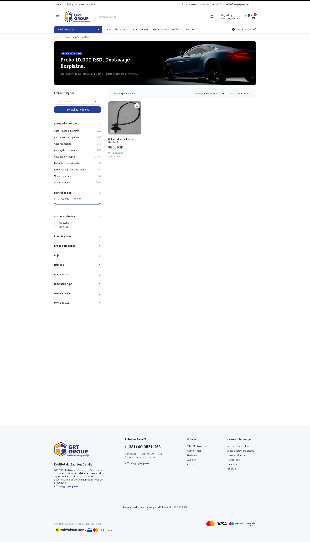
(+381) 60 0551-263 (219, 4)
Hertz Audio (160, 29)
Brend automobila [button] (64, 246)
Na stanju (64, 222)
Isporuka (231, 468)
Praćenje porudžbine (85, 4)
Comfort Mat (140, 29)
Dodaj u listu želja (137, 105)
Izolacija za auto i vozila (67, 163)
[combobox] (77, 101)
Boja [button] (56, 255)
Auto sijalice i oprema (65, 150)
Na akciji (63, 226)
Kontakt (190, 29)
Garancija (232, 464)
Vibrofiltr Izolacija (117, 29)
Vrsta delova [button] (62, 303)
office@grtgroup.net (239, 4)
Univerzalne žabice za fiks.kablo (120, 141)
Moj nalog (68, 4)
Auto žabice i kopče (64, 156)
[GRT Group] (76, 16)
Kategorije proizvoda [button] (67, 123)
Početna (57, 37)
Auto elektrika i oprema (66, 137)
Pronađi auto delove (77, 109)
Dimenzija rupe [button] (63, 284)
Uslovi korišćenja (236, 455)
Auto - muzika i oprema (66, 130)
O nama (57, 4)
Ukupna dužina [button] (62, 293)
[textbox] (64, 101)
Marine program (62, 176)
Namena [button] (59, 265)
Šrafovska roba (62, 182)
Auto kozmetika (62, 143)
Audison (176, 29)
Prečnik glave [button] (62, 236)
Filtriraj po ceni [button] (63, 192)
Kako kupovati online (238, 446)
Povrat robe (233, 459)
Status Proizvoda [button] (64, 216)
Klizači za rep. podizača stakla (70, 169)
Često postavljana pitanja (240, 450)
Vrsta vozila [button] (61, 274)
